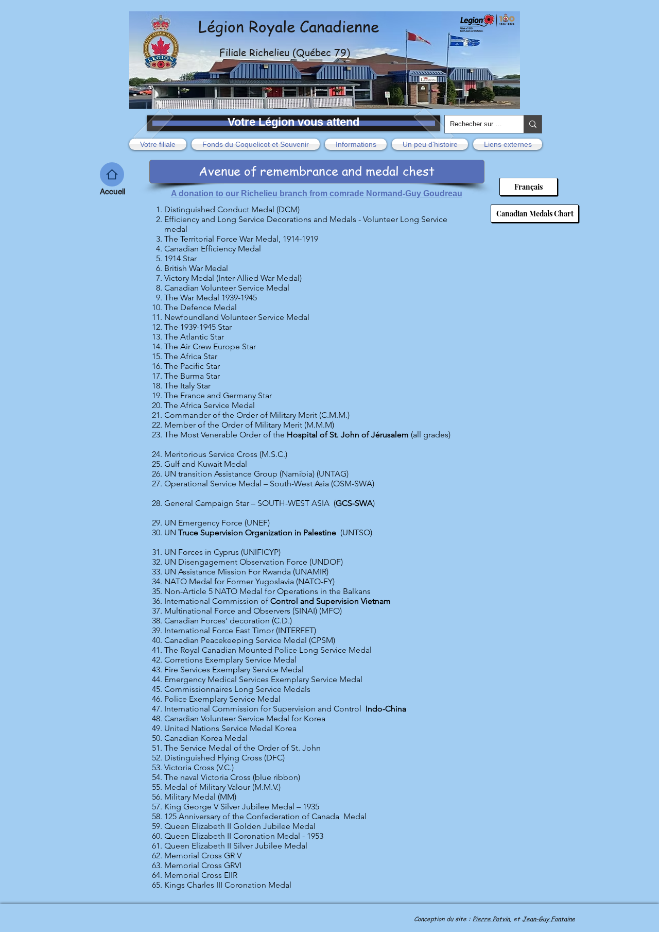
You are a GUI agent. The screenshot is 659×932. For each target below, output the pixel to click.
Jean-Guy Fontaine (548, 918)
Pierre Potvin (491, 918)
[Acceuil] (112, 174)
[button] (159, 144)
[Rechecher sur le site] (533, 124)
